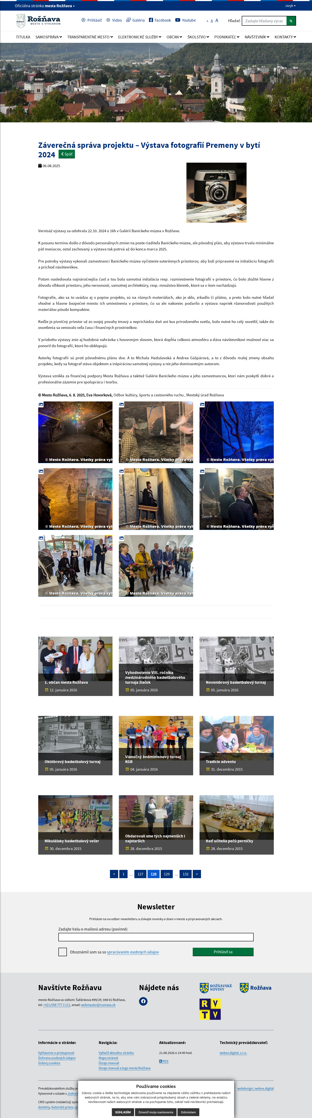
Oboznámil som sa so (114, 951)
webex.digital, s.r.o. (233, 1053)
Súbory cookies (49, 1063)
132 (185, 873)
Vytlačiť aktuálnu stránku (116, 1053)
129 (167, 873)
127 (140, 873)
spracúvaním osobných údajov (133, 951)
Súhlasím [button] (123, 1112)
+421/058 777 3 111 (56, 1005)
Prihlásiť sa (223, 951)
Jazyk (289, 5)
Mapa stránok (108, 1058)
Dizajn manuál (109, 1063)
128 (153, 873)
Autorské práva (62, 1107)
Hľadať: (234, 20)
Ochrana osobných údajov (57, 1058)
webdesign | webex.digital (255, 1088)
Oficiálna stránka (43, 5)
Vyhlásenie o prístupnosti (56, 1053)
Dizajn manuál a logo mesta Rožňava (124, 1068)
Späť (68, 154)
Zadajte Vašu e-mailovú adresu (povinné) (93, 929)
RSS (165, 1061)
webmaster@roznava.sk (98, 1005)
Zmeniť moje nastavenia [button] (155, 1112)
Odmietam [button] (188, 1112)
